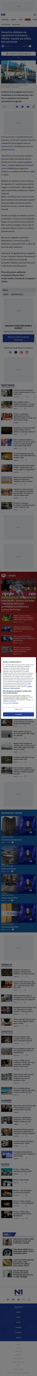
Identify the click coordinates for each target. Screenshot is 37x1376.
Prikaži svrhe (18, 709)
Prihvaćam (18, 714)
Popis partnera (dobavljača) (10, 703)
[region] (18, 688)
